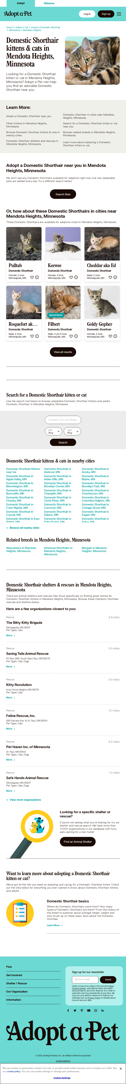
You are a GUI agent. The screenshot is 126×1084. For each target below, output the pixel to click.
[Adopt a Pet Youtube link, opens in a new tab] (89, 1010)
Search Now (63, 194)
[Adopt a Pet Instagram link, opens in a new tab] (96, 1010)
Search (63, 442)
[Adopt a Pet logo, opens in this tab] (63, 1036)
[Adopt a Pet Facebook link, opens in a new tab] (68, 1010)
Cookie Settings (63, 1061)
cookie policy (14, 1071)
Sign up (106, 13)
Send (108, 979)
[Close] (120, 1068)
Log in (87, 13)
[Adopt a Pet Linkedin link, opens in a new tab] (102, 1010)
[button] (32, 277)
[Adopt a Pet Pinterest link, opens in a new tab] (82, 1010)
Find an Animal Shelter (78, 841)
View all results (63, 351)
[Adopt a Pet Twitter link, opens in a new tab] (75, 1010)
